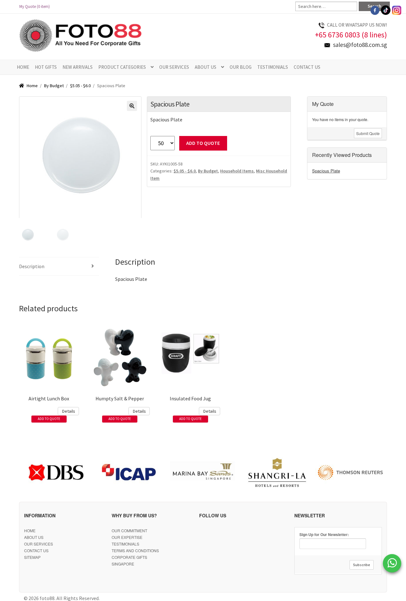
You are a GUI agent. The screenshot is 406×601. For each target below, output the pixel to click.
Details (68, 411)
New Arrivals (77, 67)
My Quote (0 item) (36, 6)
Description (31, 266)
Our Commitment (129, 530)
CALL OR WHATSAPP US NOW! (357, 25)
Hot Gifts (46, 67)
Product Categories (122, 67)
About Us (33, 537)
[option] (56, 473)
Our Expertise (127, 537)
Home (23, 67)
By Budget (54, 85)
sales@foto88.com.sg (360, 44)
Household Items (237, 171)
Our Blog (241, 67)
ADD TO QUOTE (203, 143)
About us (205, 67)
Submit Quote (368, 133)
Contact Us (307, 67)
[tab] (59, 266)
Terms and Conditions (135, 550)
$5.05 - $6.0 (80, 85)
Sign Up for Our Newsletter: (324, 534)
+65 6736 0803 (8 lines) (351, 35)
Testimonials (272, 67)
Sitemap (32, 557)
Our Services (174, 67)
